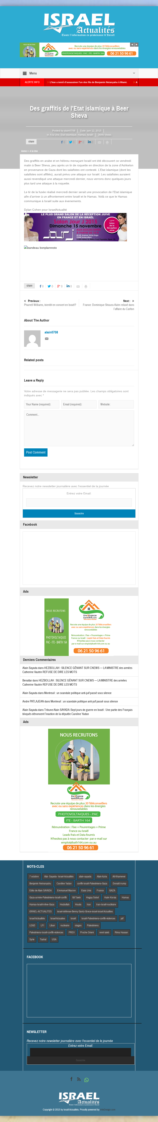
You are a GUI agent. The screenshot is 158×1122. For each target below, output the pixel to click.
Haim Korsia (110, 897)
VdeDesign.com (107, 1109)
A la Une (54, 134)
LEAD (32, 925)
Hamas (82, 134)
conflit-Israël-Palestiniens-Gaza (92, 883)
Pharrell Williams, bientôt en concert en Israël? (50, 303)
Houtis (78, 904)
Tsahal (43, 939)
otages (78, 925)
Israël (90, 134)
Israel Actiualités (37, 918)
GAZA (112, 890)
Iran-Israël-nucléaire (106, 904)
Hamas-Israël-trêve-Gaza (41, 904)
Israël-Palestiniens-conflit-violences (98, 918)
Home (24, 151)
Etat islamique (69, 134)
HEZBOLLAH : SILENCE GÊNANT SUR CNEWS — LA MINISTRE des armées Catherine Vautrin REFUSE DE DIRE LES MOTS (74, 683)
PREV (72, 932)
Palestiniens (93, 925)
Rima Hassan (121, 932)
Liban (52, 925)
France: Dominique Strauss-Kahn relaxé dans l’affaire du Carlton (108, 305)
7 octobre (34, 876)
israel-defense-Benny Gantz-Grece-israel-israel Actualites (85, 911)
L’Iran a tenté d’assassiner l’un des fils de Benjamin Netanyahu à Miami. (68, 82)
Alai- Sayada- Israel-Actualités (58, 876)
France (100, 890)
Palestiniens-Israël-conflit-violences (46, 932)
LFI (42, 925)
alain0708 (69, 130)
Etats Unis (86, 890)
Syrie (31, 939)
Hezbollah (65, 904)
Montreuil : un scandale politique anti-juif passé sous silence (78, 693)
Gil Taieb (76, 897)
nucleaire (64, 925)
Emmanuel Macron (66, 890)
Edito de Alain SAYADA (40, 890)
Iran (89, 904)
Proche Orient (87, 932)
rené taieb (104, 932)
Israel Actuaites (57, 918)
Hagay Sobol (92, 897)
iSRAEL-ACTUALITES (40, 911)
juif (122, 918)
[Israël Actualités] (79, 24)
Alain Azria (102, 876)
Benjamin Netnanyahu (40, 883)
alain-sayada (85, 876)
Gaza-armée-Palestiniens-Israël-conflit (48, 897)
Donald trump (119, 883)
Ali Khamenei (119, 876)
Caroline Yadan (64, 883)
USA (54, 939)
